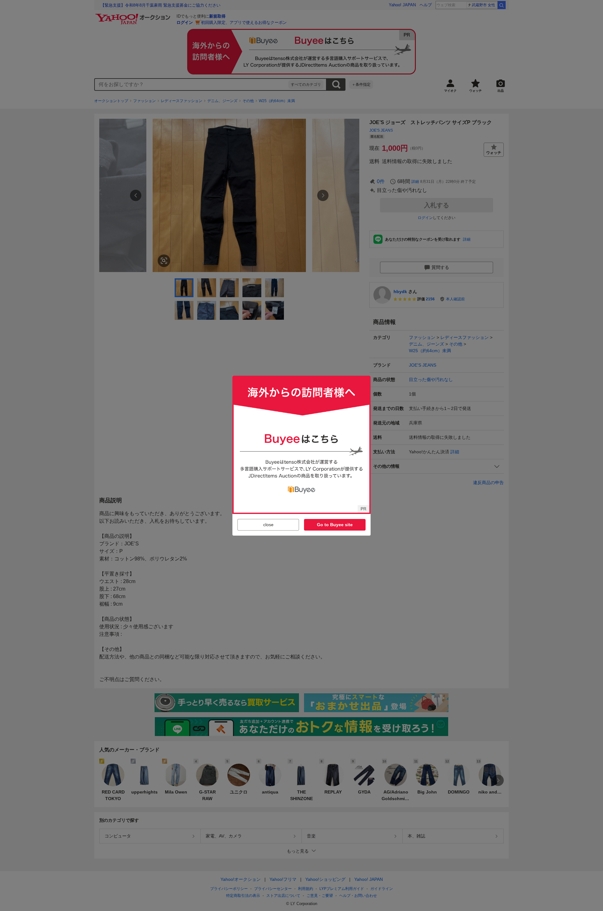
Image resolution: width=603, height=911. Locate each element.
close (268, 524)
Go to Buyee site (335, 524)
